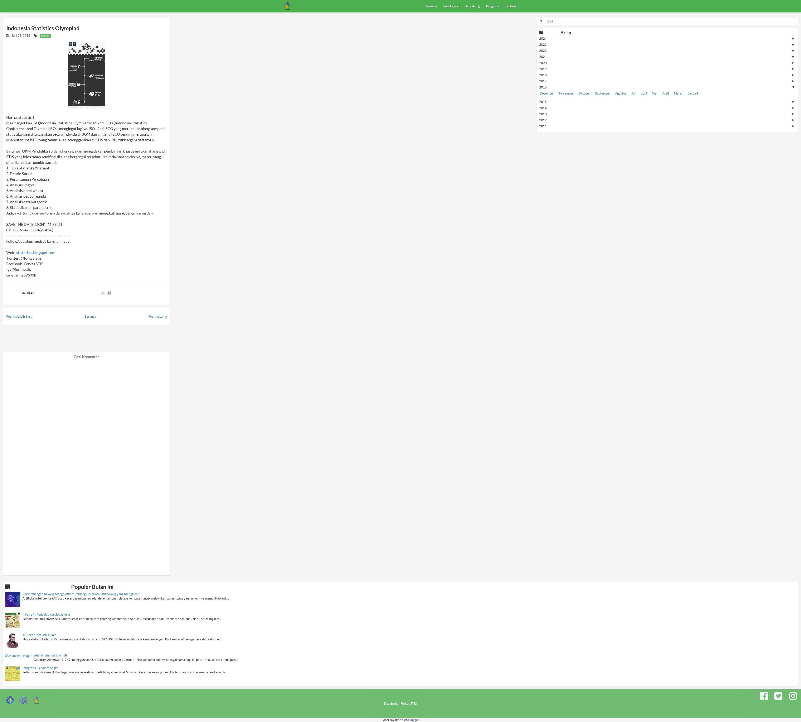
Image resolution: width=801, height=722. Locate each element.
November (566, 93)
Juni (644, 93)
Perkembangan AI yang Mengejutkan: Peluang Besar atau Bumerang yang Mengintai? (81, 594)
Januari (693, 93)
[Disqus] (86, 411)
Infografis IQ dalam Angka (40, 668)
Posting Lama (157, 316)
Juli (633, 93)
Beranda (431, 6)
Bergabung (472, 6)
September (602, 93)
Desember (547, 93)
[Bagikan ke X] (103, 293)
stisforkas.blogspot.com (35, 252)
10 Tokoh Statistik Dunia (39, 635)
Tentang (510, 6)
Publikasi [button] (449, 6)
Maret (678, 93)
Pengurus (492, 6)
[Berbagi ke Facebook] (109, 293)
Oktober (584, 93)
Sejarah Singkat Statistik (51, 655)
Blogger (413, 720)
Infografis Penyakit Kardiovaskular (47, 614)
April (665, 93)
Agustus (620, 93)
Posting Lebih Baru (19, 316)
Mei (654, 93)
